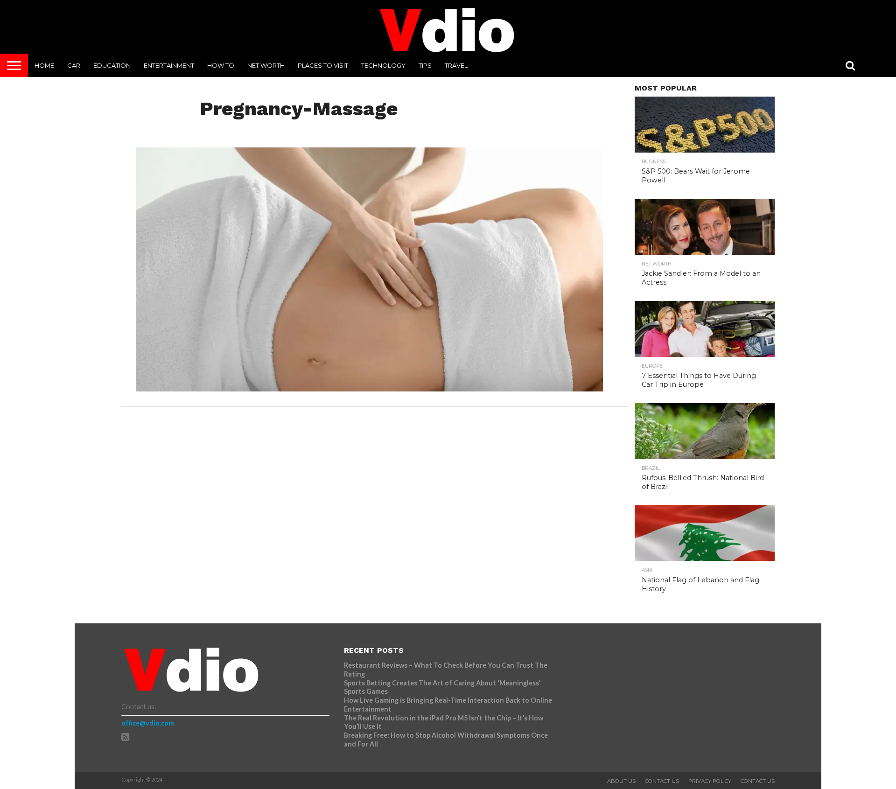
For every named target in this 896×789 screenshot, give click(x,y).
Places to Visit (323, 65)
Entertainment (169, 65)
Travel (456, 65)
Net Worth (266, 65)
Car (73, 65)
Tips (425, 65)
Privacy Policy (709, 781)
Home (44, 65)
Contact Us (662, 781)
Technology (383, 65)
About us (621, 781)
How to (220, 65)
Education (112, 65)
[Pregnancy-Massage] (369, 388)
